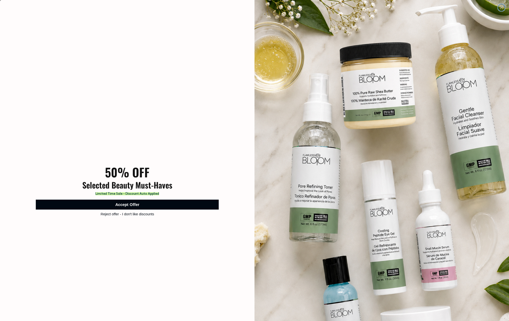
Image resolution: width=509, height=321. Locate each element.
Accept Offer (127, 204)
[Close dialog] (501, 7)
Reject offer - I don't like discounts (127, 214)
